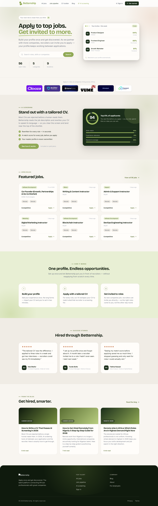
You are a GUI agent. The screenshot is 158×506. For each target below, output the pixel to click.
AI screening (84, 3)
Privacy (130, 501)
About (112, 482)
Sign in (120, 3)
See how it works (29, 146)
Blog (73, 3)
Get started (133, 3)
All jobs (44, 3)
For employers (115, 486)
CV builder (65, 3)
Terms (137, 501)
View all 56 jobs (131, 178)
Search (68, 54)
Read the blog (131, 402)
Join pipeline (54, 3)
